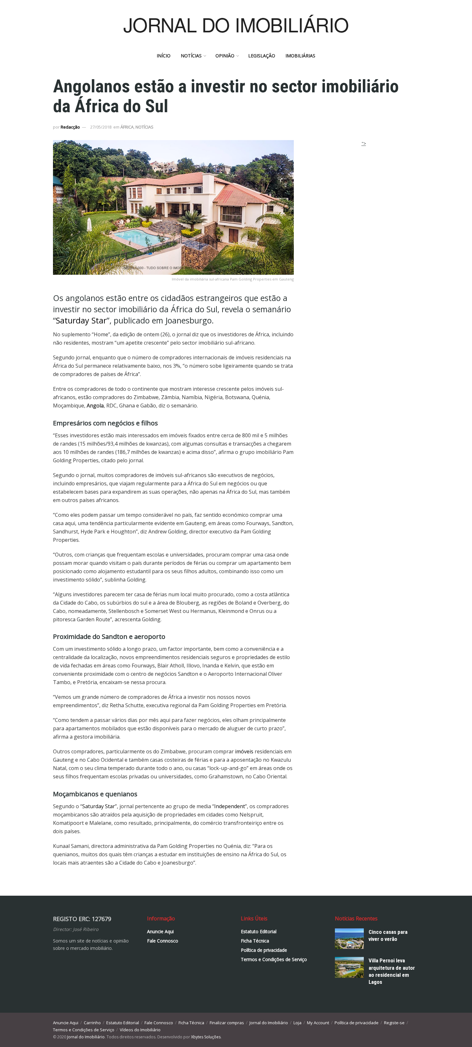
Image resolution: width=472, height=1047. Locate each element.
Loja (297, 1023)
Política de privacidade (264, 950)
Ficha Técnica (255, 941)
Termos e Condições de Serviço (274, 959)
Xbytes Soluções (206, 1037)
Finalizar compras (227, 1023)
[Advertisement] (364, 187)
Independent (229, 806)
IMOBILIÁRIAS (300, 56)
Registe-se (394, 1023)
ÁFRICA (127, 127)
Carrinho (92, 1023)
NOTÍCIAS (191, 56)
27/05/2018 (100, 127)
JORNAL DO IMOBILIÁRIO (236, 24)
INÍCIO (163, 56)
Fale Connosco (162, 941)
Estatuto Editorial (258, 931)
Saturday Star (81, 320)
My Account (318, 1023)
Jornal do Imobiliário (268, 1023)
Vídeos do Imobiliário (140, 1030)
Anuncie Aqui (160, 931)
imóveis (244, 751)
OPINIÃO (224, 56)
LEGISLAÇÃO (261, 56)
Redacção (70, 127)
